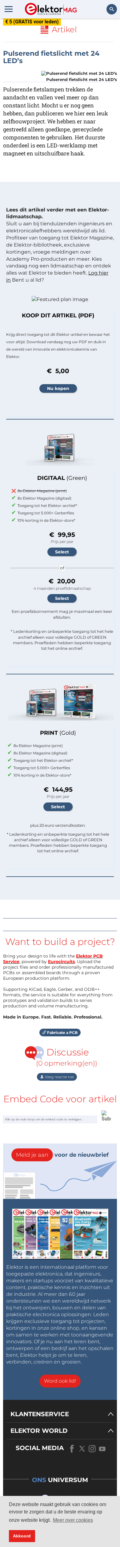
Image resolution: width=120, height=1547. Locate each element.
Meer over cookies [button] (73, 1520)
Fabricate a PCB (62, 1032)
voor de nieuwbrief (62, 1154)
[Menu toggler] (8, 9)
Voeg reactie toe (59, 1077)
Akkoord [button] (22, 1535)
